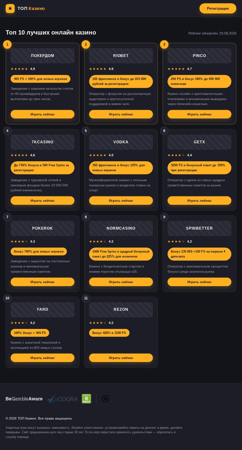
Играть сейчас (42, 114)
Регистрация (218, 8)
